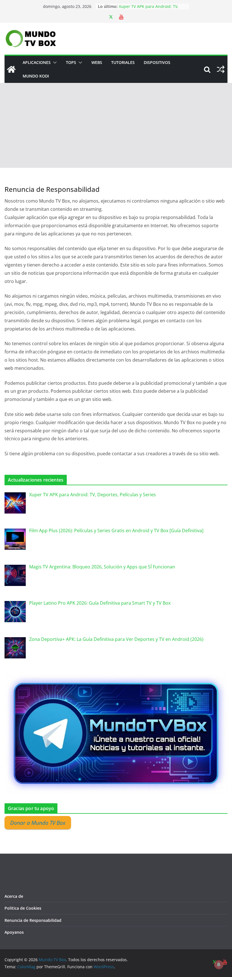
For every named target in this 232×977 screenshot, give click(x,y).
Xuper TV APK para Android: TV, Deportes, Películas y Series (149, 9)
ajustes (157, 970)
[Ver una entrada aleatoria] (220, 69)
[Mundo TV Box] (11, 69)
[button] (54, 62)
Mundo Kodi (36, 76)
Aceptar (187, 968)
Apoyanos (14, 932)
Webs (96, 62)
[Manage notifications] (218, 964)
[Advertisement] (116, 125)
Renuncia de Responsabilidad (33, 920)
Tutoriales (123, 62)
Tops (71, 62)
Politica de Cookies (23, 908)
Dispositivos (157, 62)
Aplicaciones (37, 62)
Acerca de (14, 896)
